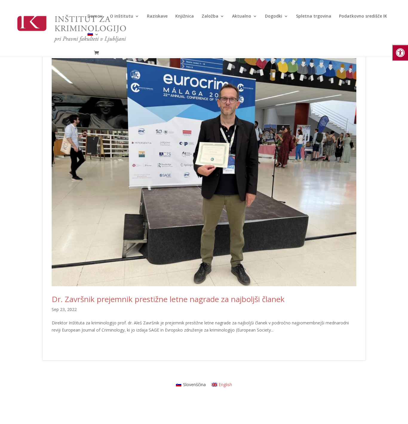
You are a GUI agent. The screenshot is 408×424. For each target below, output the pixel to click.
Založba (210, 16)
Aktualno (241, 16)
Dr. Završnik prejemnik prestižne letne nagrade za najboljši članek (168, 299)
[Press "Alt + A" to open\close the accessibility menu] (400, 53)
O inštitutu (121, 16)
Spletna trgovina (313, 16)
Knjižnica (184, 16)
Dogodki (273, 16)
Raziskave (157, 16)
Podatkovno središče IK (363, 16)
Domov (95, 16)
